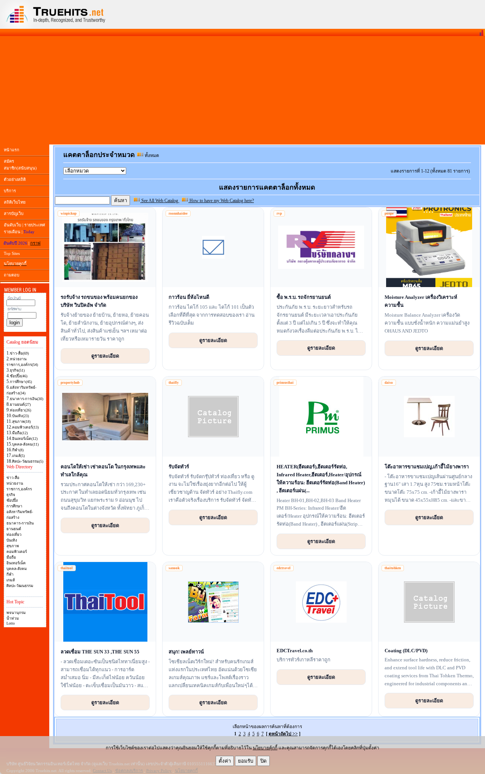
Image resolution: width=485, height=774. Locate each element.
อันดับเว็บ (12, 225)
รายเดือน (12, 231)
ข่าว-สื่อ (12, 478)
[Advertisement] (242, 90)
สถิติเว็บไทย (14, 202)
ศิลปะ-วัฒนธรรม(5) (27, 461)
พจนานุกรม (16, 613)
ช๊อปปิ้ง (12, 500)
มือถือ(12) (20, 433)
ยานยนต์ (13, 529)
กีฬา (10, 574)
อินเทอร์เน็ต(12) (25, 438)
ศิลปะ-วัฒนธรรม (19, 586)
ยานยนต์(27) (20, 404)
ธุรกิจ (10, 495)
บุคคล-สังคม (16, 569)
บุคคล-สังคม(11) (25, 444)
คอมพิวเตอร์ (16, 551)
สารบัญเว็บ (13, 213)
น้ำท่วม (12, 618)
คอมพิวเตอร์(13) (25, 427)
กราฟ (35, 243)
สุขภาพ (12, 546)
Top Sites (12, 253)
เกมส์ (10, 580)
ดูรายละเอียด (105, 356)
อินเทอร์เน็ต (16, 563)
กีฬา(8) (17, 450)
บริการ (10, 190)
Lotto (10, 623)
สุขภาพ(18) (21, 421)
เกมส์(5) (18, 456)
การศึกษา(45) (21, 382)
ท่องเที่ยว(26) (20, 410)
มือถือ (11, 557)
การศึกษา (14, 506)
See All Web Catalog (159, 200)
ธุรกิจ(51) (17, 370)
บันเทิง (11, 540)
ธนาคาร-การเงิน (20, 523)
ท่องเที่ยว (14, 534)
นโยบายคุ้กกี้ (265, 747)
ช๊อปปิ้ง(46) (18, 376)
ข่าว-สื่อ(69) (19, 353)
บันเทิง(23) (20, 416)
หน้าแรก (11, 150)
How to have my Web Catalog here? (221, 200)
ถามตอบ (11, 275)
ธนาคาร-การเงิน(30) (26, 399)
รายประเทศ (34, 225)
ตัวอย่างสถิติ (15, 179)
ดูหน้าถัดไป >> (283, 733)
